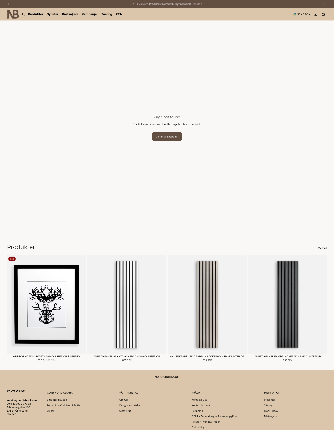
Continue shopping (167, 136)
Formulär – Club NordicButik (63, 405)
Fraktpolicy (198, 427)
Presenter (269, 399)
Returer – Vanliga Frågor (206, 421)
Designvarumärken (130, 405)
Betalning (197, 410)
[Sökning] (23, 14)
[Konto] (315, 14)
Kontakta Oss (199, 399)
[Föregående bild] (8, 4)
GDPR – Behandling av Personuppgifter (214, 416)
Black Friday (271, 410)
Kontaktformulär (201, 405)
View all (322, 248)
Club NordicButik (57, 399)
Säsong (268, 405)
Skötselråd (125, 410)
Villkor (50, 410)
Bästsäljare (270, 416)
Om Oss (124, 399)
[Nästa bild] (323, 4)
